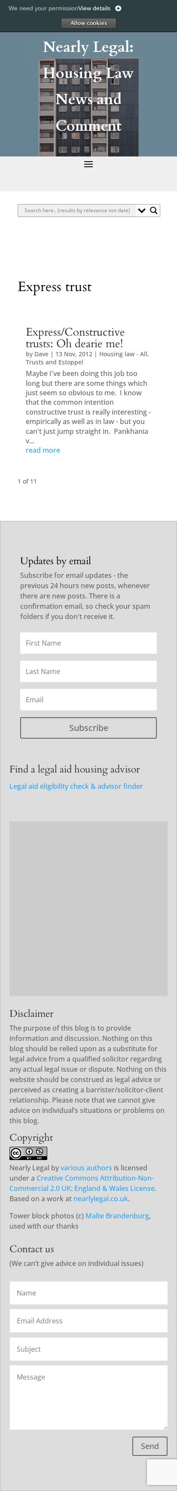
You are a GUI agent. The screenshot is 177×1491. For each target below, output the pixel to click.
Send (150, 1446)
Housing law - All (123, 354)
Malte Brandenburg (117, 1215)
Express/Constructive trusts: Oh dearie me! (75, 338)
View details (94, 8)
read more (43, 450)
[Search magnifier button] (154, 210)
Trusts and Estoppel (54, 362)
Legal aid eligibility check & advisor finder (76, 786)
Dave (41, 354)
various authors (86, 1167)
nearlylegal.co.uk (100, 1198)
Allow (88, 23)
